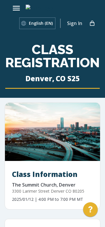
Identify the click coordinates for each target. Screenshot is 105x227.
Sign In (74, 23)
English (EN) (41, 23)
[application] (90, 211)
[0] (92, 23)
